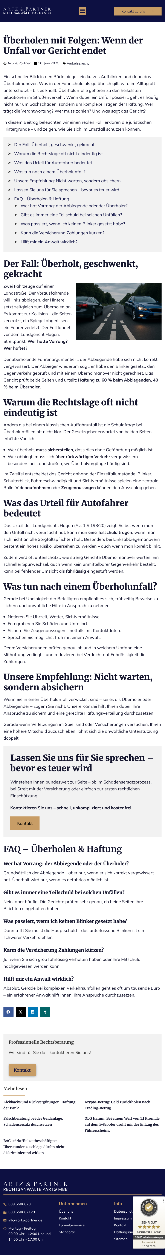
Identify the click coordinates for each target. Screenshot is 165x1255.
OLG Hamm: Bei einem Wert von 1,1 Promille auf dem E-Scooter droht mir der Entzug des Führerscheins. (122, 1124)
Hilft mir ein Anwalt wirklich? (49, 241)
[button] (82, 11)
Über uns (66, 1211)
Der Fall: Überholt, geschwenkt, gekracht (54, 144)
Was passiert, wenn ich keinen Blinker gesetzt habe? (73, 223)
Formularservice (72, 1225)
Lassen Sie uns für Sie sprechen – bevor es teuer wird (66, 189)
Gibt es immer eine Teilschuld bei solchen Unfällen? (71, 214)
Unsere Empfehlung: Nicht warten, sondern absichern (67, 180)
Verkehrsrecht (78, 63)
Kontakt (25, 823)
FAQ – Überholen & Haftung (41, 198)
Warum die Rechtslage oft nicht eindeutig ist (58, 153)
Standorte (67, 1232)
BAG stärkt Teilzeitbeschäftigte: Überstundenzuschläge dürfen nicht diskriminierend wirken (33, 1147)
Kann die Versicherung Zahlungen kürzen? (62, 232)
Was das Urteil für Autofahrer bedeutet (53, 162)
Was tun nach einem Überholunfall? (50, 171)
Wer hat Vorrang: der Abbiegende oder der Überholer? (74, 205)
